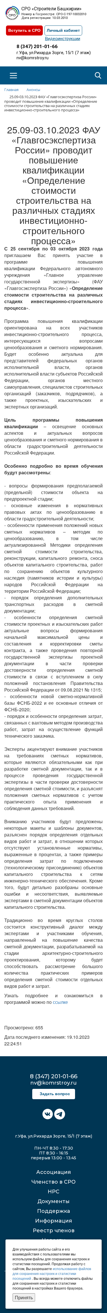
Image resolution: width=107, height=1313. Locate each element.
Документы (53, 1201)
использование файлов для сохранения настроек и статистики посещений (52, 1273)
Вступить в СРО (24, 30)
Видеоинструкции (62, 38)
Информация (53, 1221)
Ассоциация (53, 1172)
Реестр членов (53, 1230)
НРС (53, 1191)
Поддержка (53, 1211)
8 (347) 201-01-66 (37, 46)
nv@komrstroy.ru (33, 57)
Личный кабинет (63, 30)
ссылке (60, 1002)
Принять (24, 1297)
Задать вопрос (55, 1094)
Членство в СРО (53, 1182)
